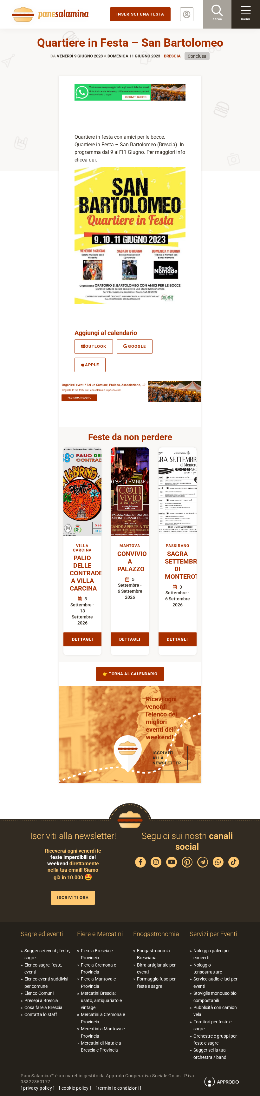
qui (92, 160)
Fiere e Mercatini (100, 934)
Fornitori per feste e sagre (212, 1025)
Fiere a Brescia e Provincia (97, 954)
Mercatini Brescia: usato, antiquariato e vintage (101, 1000)
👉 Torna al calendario (130, 673)
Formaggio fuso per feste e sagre (156, 982)
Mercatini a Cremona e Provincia (103, 1018)
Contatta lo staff (40, 1014)
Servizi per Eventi (213, 934)
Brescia (172, 56)
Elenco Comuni (39, 993)
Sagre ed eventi (42, 934)
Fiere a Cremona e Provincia (98, 968)
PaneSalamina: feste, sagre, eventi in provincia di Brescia (49, 14)
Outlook (95, 346)
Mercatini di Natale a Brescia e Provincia (101, 1046)
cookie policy (75, 1088)
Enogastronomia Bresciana (153, 954)
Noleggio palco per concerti (211, 954)
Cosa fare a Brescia (43, 1007)
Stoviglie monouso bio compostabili (215, 997)
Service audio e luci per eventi (215, 982)
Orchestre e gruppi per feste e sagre (215, 1039)
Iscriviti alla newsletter (167, 757)
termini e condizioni (118, 1088)
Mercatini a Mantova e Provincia (103, 1032)
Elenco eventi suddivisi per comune (46, 982)
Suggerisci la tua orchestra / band (209, 1053)
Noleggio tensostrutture (207, 968)
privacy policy (37, 1088)
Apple (92, 364)
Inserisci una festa (140, 14)
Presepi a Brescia (41, 1000)
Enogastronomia (156, 934)
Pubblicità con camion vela (215, 1011)
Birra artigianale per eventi (156, 968)
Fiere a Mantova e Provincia (98, 982)
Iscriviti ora (73, 897)
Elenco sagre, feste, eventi (43, 968)
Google (137, 346)
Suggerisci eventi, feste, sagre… (47, 954)
